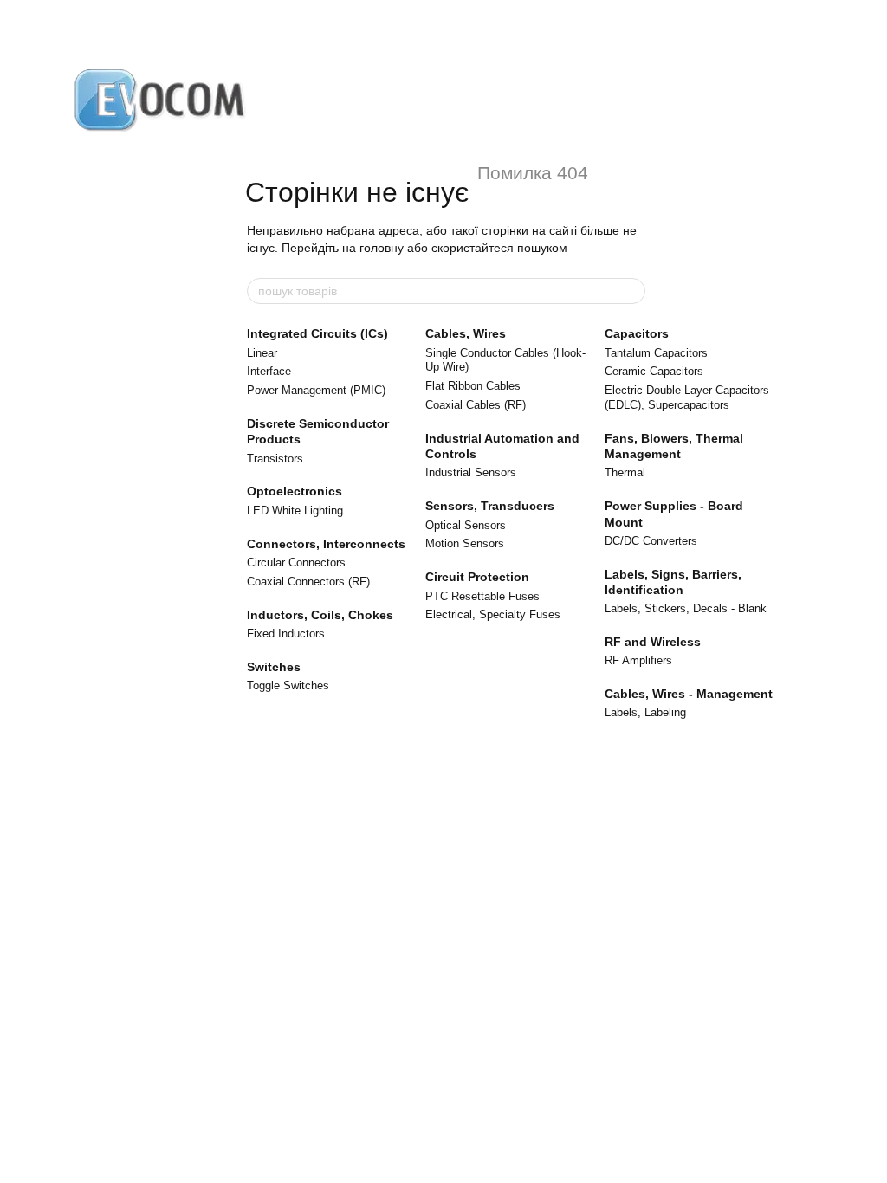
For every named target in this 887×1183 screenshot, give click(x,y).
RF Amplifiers (638, 660)
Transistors (275, 458)
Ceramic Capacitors (654, 371)
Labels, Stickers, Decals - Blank (686, 608)
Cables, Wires (465, 333)
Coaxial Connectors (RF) (308, 581)
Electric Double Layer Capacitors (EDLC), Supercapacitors (687, 397)
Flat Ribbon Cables (473, 385)
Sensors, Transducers (489, 506)
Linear (262, 352)
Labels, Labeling (645, 712)
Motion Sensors (464, 543)
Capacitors (637, 333)
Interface (269, 371)
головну (381, 248)
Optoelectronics (294, 491)
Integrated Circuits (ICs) (317, 333)
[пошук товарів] (631, 291)
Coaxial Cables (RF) (475, 404)
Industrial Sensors (470, 472)
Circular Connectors (296, 562)
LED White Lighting (295, 510)
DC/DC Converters (651, 540)
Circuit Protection (477, 577)
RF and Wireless (653, 642)
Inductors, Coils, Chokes (320, 615)
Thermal (625, 472)
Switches (274, 667)
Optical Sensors (465, 525)
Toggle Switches (288, 685)
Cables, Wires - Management (689, 694)
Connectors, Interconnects (326, 544)
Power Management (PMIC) (316, 390)
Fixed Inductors (286, 633)
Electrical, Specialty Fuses (492, 614)
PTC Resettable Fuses (482, 596)
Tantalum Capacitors (656, 352)
